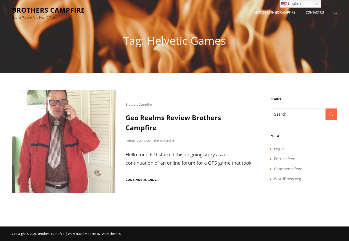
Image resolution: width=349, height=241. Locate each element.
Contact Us (315, 12)
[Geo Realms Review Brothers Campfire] (64, 141)
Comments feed (288, 169)
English (294, 3)
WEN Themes (111, 233)
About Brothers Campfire (274, 12)
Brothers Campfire (48, 10)
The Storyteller (164, 140)
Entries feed (284, 159)
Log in (279, 149)
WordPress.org (287, 179)
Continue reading (141, 180)
